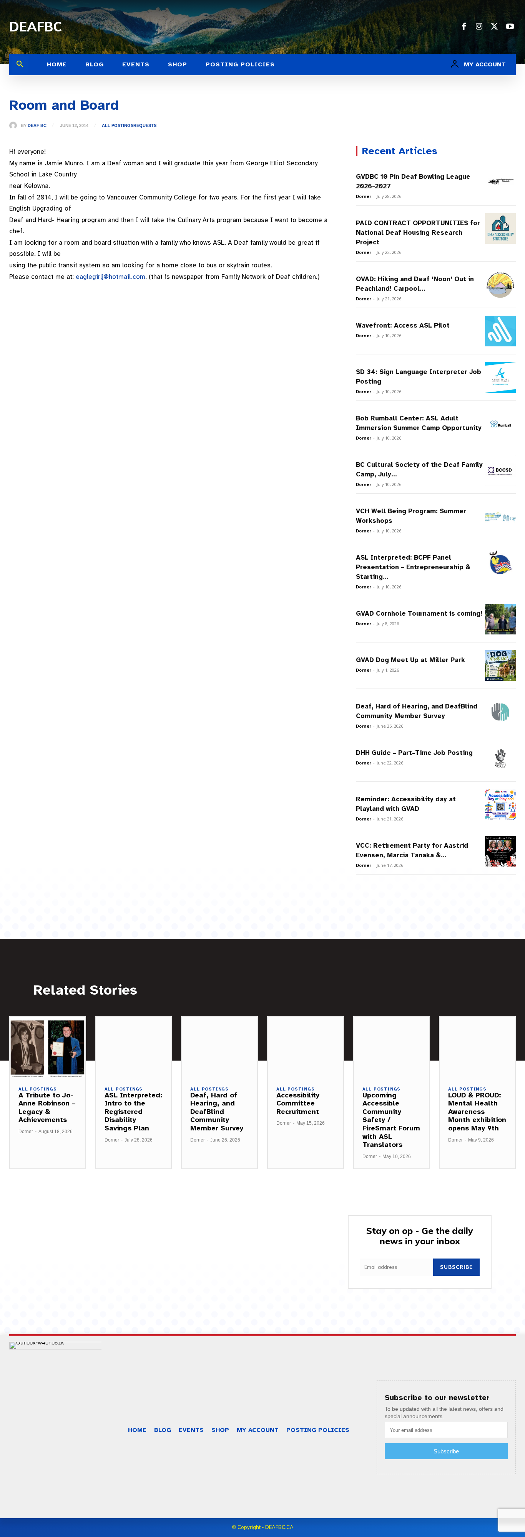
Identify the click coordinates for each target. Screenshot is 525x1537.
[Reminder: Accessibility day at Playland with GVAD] (500, 804)
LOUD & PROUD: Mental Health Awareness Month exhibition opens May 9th (477, 1111)
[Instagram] (479, 27)
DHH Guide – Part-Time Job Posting (414, 753)
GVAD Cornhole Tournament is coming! (419, 614)
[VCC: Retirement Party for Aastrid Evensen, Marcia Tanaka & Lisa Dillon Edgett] (500, 851)
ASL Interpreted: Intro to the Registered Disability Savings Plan (134, 1111)
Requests (144, 126)
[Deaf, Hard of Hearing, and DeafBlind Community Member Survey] (500, 712)
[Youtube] (510, 27)
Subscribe (456, 1267)
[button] (20, 64)
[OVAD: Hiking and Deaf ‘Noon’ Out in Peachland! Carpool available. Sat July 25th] (500, 284)
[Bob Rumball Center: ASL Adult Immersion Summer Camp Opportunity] (500, 424)
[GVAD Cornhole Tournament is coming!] (500, 619)
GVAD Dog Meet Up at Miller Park (410, 660)
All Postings (117, 126)
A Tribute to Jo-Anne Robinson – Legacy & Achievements (47, 1107)
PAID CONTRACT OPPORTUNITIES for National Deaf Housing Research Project (418, 232)
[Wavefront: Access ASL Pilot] (500, 331)
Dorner (363, 196)
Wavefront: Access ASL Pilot (403, 325)
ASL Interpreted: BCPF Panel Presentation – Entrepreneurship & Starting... (413, 567)
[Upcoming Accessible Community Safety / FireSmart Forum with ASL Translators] (391, 1047)
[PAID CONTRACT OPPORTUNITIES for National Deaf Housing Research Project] (500, 228)
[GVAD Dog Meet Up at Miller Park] (500, 665)
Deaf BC (37, 126)
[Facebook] (464, 27)
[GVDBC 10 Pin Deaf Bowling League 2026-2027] (500, 182)
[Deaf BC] (15, 125)
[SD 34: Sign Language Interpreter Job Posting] (500, 377)
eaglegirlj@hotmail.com (110, 277)
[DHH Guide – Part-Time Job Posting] (500, 758)
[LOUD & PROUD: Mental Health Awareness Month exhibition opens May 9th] (477, 1047)
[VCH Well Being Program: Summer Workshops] (500, 516)
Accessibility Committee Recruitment (297, 1103)
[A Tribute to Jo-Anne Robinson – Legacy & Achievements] (47, 1047)
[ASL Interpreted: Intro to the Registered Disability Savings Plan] (133, 1047)
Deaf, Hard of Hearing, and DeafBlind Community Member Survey (216, 1111)
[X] (494, 27)
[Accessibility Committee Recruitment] (305, 1047)
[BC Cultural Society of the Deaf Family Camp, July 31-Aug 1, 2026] (500, 470)
